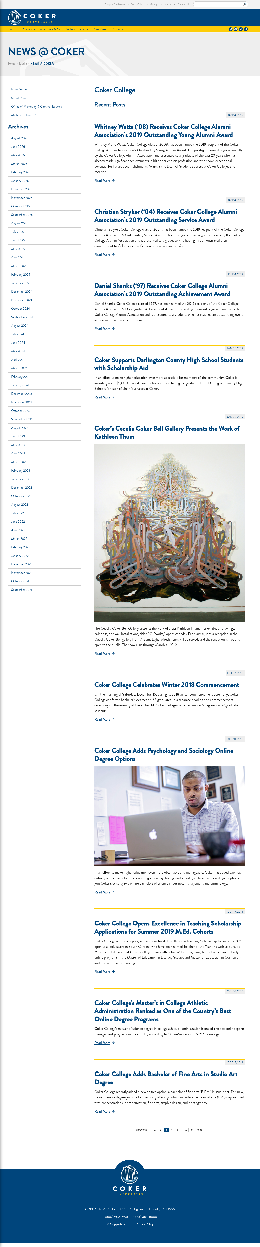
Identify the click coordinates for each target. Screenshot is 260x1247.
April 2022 (18, 530)
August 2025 (19, 223)
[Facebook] (231, 29)
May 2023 (18, 445)
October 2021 (20, 581)
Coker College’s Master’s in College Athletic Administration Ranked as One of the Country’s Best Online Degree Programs (162, 1011)
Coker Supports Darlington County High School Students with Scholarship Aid (169, 364)
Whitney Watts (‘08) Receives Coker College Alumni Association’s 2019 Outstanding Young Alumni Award (163, 131)
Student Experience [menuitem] (77, 29)
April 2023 (18, 453)
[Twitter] (241, 29)
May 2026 (18, 155)
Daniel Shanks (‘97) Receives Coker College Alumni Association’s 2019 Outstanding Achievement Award (162, 290)
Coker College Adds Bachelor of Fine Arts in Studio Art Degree (165, 1078)
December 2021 (21, 564)
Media (167, 4)
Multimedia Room (23, 115)
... (186, 1129)
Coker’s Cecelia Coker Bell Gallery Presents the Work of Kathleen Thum (166, 432)
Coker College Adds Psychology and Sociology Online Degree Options (163, 754)
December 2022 (21, 487)
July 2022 (17, 513)
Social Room (19, 98)
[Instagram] (246, 29)
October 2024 (20, 308)
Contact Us (184, 4)
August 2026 (19, 138)
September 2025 (22, 214)
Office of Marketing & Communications (36, 106)
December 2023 (21, 393)
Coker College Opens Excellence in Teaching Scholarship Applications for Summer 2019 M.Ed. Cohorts (167, 927)
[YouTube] (236, 29)
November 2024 (21, 300)
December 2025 (21, 189)
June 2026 (18, 146)
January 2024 (20, 385)
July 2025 (17, 231)
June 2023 (18, 436)
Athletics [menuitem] (118, 29)
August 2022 (19, 504)
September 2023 (22, 419)
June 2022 (18, 521)
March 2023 (19, 462)
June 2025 (18, 240)
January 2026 (20, 180)
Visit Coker (137, 4)
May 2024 (18, 351)
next (200, 1129)
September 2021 (21, 589)
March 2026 (19, 163)
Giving (154, 4)
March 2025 (19, 266)
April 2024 (18, 359)
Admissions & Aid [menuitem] (50, 29)
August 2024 (19, 325)
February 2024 (20, 376)
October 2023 (20, 410)
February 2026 (20, 172)
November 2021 (21, 572)
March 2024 (19, 368)
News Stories (19, 89)
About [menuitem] (13, 29)
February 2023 (20, 470)
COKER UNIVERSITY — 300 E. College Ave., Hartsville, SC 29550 (130, 1209)
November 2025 (21, 197)
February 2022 (20, 547)
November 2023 (21, 402)
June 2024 (18, 342)
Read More (102, 180)
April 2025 (18, 257)
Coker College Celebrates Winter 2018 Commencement (166, 685)
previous (142, 1129)
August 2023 (19, 427)
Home (12, 63)
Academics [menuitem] (29, 29)
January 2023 (20, 479)
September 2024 (22, 317)
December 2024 (21, 291)
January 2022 (20, 555)
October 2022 (20, 496)
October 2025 (20, 206)
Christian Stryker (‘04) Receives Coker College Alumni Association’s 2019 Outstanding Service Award (165, 216)
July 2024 (17, 334)
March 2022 (19, 538)
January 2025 (20, 283)
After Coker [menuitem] (100, 29)
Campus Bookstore (115, 4)
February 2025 (20, 274)
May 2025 (18, 249)
